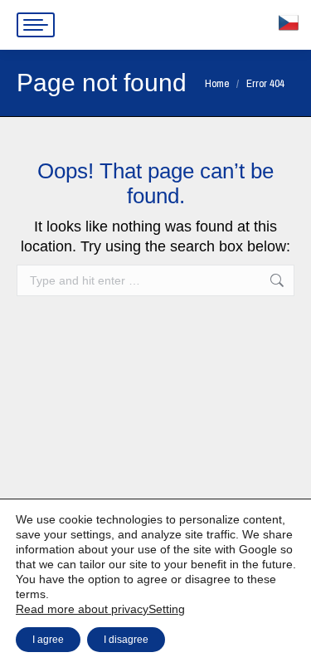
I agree (48, 639)
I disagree (126, 639)
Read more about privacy (82, 609)
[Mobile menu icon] (36, 24)
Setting (166, 609)
